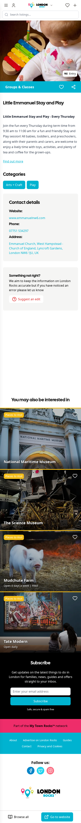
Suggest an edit (29, 299)
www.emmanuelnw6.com (27, 218)
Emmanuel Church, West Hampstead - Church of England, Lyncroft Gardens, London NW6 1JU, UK (36, 248)
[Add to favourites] (61, 87)
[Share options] (73, 87)
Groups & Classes (19, 87)
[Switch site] (51, 5)
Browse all (21, 817)
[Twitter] (40, 770)
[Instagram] (50, 770)
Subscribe (41, 701)
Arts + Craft (14, 185)
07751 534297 (18, 231)
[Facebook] (30, 770)
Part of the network (41, 726)
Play (33, 185)
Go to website (60, 817)
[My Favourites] (67, 5)
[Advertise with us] (75, 5)
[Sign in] (13, 5)
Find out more (13, 161)
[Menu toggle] (6, 5)
